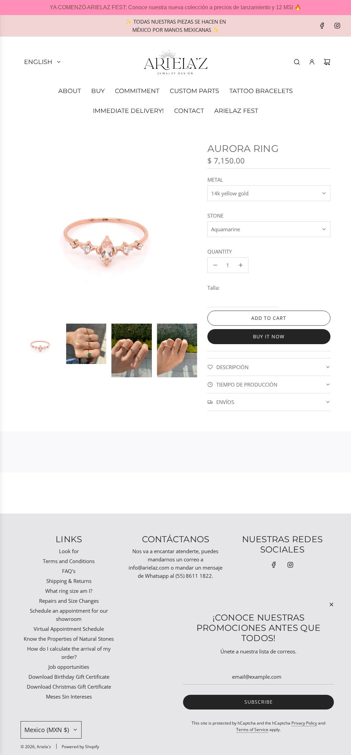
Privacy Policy (304, 723)
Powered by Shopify (80, 747)
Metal (215, 179)
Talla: (213, 287)
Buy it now (269, 336)
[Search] (296, 61)
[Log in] (311, 61)
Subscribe (258, 702)
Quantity (219, 251)
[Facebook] (322, 25)
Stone (215, 215)
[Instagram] (337, 25)
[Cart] (327, 61)
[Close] (331, 604)
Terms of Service (252, 729)
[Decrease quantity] (215, 265)
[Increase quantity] (240, 265)
